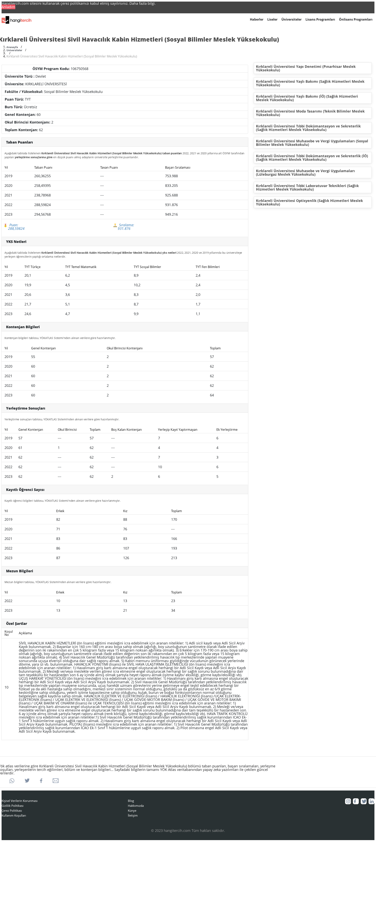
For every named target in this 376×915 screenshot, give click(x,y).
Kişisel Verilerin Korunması (20, 801)
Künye (132, 810)
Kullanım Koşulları (14, 815)
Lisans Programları (320, 19)
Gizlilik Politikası (13, 806)
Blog (131, 801)
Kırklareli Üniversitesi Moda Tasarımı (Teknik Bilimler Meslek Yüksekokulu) (310, 113)
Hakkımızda (136, 806)
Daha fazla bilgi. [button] (142, 3)
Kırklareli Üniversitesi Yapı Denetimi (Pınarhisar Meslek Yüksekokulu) (306, 68)
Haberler (256, 19)
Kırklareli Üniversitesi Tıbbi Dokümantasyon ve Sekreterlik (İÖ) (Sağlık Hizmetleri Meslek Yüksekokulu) (312, 158)
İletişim (133, 815)
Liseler (272, 19)
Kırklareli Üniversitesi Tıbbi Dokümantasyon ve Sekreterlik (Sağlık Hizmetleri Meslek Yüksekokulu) (308, 128)
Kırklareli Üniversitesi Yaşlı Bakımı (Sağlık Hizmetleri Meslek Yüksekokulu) (310, 83)
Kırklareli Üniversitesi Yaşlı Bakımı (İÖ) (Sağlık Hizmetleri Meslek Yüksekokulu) (307, 98)
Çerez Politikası (12, 810)
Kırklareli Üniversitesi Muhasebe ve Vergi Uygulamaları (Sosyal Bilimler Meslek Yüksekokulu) (312, 143)
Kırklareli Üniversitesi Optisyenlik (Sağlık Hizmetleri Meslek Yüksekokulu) (309, 202)
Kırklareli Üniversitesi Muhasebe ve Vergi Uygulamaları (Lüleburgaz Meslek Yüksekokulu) (305, 172)
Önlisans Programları (355, 19)
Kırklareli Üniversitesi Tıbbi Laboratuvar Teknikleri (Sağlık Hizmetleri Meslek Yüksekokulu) (307, 187)
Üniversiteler (291, 19)
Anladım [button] (8, 7)
